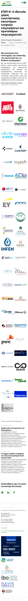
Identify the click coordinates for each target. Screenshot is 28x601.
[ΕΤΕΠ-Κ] (6, 3)
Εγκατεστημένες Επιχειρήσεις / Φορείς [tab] (11, 83)
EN (24, 2)
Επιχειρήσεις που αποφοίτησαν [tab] (9, 84)
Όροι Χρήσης (4, 528)
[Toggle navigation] (22, 3)
